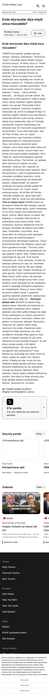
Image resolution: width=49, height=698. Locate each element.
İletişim (5, 626)
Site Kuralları (8, 638)
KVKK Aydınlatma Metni (14, 632)
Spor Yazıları (8, 578)
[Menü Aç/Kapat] (43, 6)
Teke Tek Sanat (10, 605)
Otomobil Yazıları (11, 573)
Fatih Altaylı (8, 594)
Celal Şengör (8, 611)
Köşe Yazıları (8, 567)
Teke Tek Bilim (9, 599)
